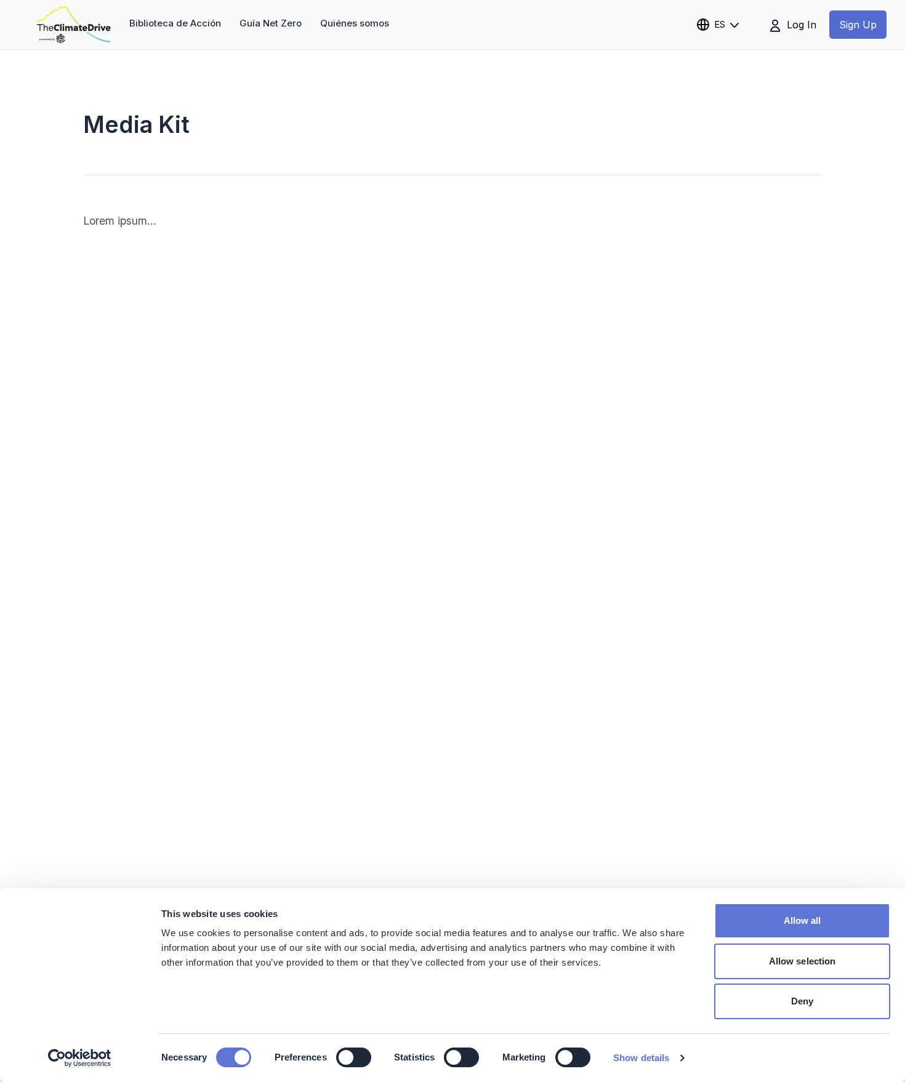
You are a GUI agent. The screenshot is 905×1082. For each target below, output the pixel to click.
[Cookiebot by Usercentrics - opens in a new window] (80, 1058)
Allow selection (802, 961)
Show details (641, 1057)
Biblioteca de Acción (175, 23)
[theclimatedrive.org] (74, 24)
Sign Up (858, 24)
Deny (802, 1001)
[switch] (353, 1057)
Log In (800, 24)
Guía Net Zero (270, 23)
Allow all (802, 920)
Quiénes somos (354, 23)
